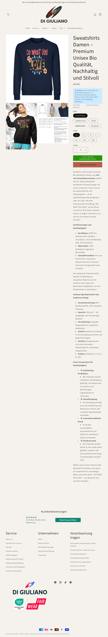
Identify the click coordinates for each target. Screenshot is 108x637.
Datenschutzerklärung (46, 551)
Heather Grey (81, 121)
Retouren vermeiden (78, 566)
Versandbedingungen (46, 547)
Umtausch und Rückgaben (15, 567)
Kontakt (9, 547)
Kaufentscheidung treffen (79, 558)
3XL (93, 140)
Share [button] (78, 488)
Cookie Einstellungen (13, 571)
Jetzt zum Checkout (88, 164)
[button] (8, 14)
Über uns (9, 539)
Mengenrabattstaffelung (15, 563)
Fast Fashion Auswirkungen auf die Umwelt (83, 544)
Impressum (42, 555)
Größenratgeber (12, 555)
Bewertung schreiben (68, 520)
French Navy (80, 115)
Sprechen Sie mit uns (13, 543)
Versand (83, 105)
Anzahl (75, 145)
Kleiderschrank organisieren (80, 562)
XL (76, 140)
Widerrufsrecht (43, 543)
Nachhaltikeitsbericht (78, 570)
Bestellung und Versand (14, 559)
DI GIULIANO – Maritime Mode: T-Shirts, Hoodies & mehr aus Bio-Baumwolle (33, 634)
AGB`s (40, 539)
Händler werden (12, 551)
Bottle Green (82, 126)
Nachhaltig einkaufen (78, 554)
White (94, 121)
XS (76, 135)
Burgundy (95, 126)
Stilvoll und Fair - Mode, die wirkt (82, 550)
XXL (84, 140)
